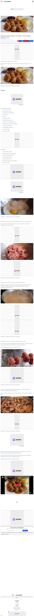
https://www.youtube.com (6, 534)
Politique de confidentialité (17, 608)
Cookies (1, 615)
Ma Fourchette (4, 38)
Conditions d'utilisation (17, 607)
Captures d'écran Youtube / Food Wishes (27, 32)
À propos (17, 605)
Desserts (17, 602)
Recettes (17, 601)
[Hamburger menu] (32, 1)
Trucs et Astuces (17, 603)
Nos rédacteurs (17, 606)
